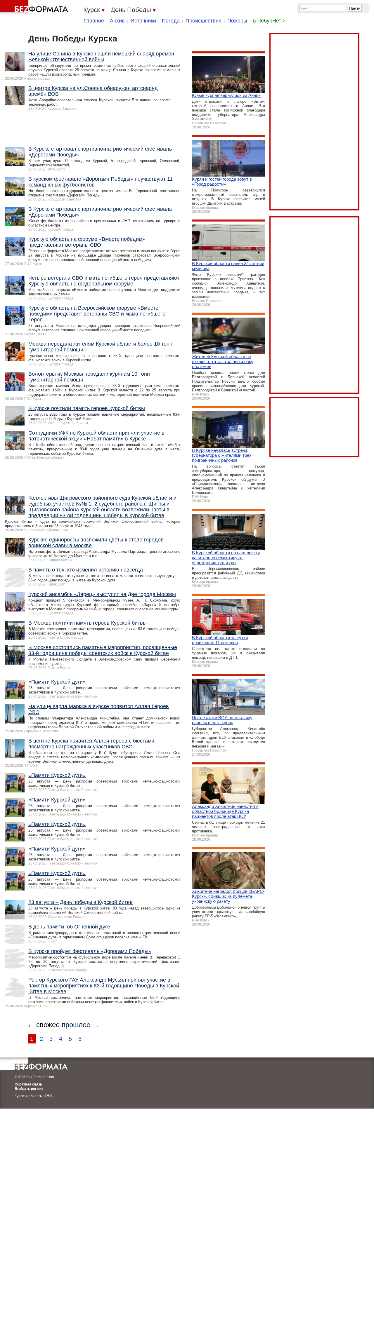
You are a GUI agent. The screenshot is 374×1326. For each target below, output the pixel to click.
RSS (49, 1096)
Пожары (237, 21)
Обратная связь (28, 1084)
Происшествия (203, 21)
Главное (94, 21)
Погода (171, 21)
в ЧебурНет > (269, 21)
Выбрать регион (29, 1089)
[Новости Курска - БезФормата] (35, 7)
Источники (143, 21)
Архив (117, 21)
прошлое (76, 1025)
